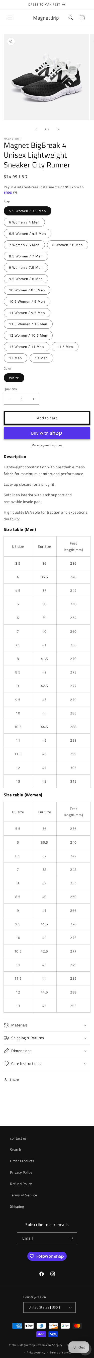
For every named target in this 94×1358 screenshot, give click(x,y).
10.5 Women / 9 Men (27, 301)
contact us (18, 1138)
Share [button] (14, 1079)
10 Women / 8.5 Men (27, 290)
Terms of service (61, 1352)
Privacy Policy (21, 1172)
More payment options (47, 445)
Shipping (17, 1206)
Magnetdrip (27, 1345)
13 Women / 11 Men (26, 346)
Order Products (22, 1160)
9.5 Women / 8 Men (26, 278)
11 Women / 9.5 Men (27, 312)
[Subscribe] (71, 1238)
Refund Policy (21, 1183)
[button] (10, 17)
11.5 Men (65, 346)
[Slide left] (36, 129)
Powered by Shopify (49, 1345)
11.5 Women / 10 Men (28, 324)
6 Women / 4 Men (24, 222)
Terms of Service (23, 1195)
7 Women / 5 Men (24, 244)
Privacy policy (36, 1352)
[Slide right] (58, 129)
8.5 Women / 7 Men (26, 256)
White (14, 377)
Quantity (10, 389)
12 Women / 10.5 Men (28, 335)
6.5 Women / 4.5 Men (27, 233)
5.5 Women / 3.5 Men (27, 210)
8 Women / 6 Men (67, 244)
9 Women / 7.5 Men (26, 267)
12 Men (15, 357)
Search (15, 1149)
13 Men (41, 357)
